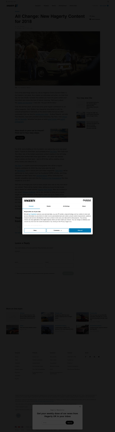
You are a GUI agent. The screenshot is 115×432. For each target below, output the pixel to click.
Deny (35, 230)
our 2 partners (33, 214)
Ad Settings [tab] (66, 206)
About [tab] (84, 206)
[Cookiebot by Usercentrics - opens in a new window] (84, 200)
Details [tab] (49, 206)
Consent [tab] (31, 206)
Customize (57, 230)
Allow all (80, 230)
